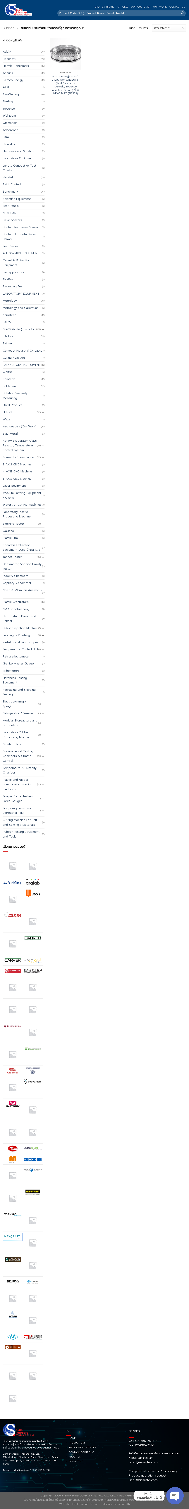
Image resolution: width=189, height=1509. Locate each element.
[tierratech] (33, 1353)
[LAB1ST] (13, 1132)
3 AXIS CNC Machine (17, 464)
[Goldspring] (33, 1048)
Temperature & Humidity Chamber (20, 770)
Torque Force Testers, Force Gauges (18, 798)
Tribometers (11, 671)
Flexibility (9, 144)
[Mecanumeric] (33, 1170)
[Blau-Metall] (13, 944)
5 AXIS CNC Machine (17, 478)
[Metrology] (13, 1198)
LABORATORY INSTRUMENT (22, 365)
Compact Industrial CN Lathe (22, 350)
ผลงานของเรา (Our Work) (19, 426)
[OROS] (33, 1282)
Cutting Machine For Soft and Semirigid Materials (20, 822)
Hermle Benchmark (16, 66)
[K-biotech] (33, 1110)
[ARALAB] (33, 882)
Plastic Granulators (16, 602)
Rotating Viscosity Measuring (15, 395)
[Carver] (33, 938)
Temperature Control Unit (20, 649)
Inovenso (9, 108)
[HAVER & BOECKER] (33, 1071)
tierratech (9, 315)
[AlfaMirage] (13, 882)
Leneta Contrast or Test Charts (19, 168)
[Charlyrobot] (33, 960)
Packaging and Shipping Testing (19, 692)
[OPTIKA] (13, 1282)
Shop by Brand (104, 6)
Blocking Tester (13, 524)
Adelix (7, 51)
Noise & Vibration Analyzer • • (22, 592)
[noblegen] (33, 1243)
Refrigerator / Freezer (18, 713)
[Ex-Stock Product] (13, 987)
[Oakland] (13, 1259)
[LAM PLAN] (13, 1149)
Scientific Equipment (17, 199)
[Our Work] (13, 1298)
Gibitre (7, 372)
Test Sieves (10, 246)
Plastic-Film (10, 538)
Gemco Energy (13, 80)
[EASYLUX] (33, 971)
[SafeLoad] (13, 1314)
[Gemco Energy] (33, 1032)
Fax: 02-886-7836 (141, 1445)
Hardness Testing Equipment (15, 680)
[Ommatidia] (33, 1265)
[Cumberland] (13, 971)
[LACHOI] (33, 1132)
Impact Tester (12, 557)
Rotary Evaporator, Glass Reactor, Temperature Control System (20, 445)
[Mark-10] (33, 1159)
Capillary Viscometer (17, 583)
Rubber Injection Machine (20, 628)
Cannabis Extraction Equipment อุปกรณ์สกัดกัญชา (22, 547)
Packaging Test (13, 286)
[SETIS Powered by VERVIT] (33, 1320)
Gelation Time (12, 744)
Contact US (177, 6)
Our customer (140, 6)
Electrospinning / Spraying (14, 704)
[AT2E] (13, 899)
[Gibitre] (13, 1054)
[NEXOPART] (13, 1237)
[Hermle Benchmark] (13, 1087)
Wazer (7, 419)
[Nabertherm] (33, 1192)
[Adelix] (33, 866)
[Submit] (182, 13)
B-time (7, 343)
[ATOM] (33, 893)
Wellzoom (9, 115)
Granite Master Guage (18, 663)
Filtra (6, 137)
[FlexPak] (33, 1010)
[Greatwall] (13, 1071)
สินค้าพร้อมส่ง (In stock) (18, 329)
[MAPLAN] (13, 1159)
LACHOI (8, 336)
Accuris (8, 73)
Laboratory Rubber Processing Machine (17, 734)
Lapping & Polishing (16, 635)
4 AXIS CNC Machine (17, 471)
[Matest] (13, 1176)
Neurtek (8, 177)
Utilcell (7, 412)
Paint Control (12, 184)
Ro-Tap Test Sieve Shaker (20, 227)
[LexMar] (33, 1149)
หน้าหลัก (9, 28)
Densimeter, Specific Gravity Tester (22, 566)
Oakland (8, 531)
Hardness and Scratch (18, 151)
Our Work (160, 6)
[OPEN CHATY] (175, 1495)
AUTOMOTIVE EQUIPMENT (21, 253)
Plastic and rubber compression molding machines (17, 784)
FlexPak (8, 279)
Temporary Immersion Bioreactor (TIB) (17, 810)
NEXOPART (10, 213)
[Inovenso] (33, 1081)
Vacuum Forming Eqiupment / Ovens (22, 495)
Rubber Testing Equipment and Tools (21, 834)
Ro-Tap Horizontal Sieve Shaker (19, 236)
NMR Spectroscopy (16, 609)
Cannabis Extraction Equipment (16, 262)
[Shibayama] (13, 1337)
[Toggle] (43, 329)
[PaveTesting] (33, 1298)
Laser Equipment (14, 486)
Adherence (10, 130)
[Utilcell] (13, 1376)
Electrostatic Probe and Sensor (19, 618)
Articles (122, 6)
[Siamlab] (33, 1337)
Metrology (10, 300)
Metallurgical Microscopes (21, 642)
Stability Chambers (15, 576)
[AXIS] (13, 915)
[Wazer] (33, 1376)
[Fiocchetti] (13, 1010)
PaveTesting (11, 94)
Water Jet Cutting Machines (22, 505)
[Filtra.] (33, 987)
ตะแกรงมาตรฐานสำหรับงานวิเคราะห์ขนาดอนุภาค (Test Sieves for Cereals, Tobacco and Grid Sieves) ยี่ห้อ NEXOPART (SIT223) (65, 85)
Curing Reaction (14, 357)
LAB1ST (8, 322)
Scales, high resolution (18, 457)
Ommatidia (10, 123)
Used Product (12, 405)
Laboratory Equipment (18, 158)
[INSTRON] (13, 1104)
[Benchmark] (33, 921)
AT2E (6, 87)
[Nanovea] (13, 1214)
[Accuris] (13, 866)
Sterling (8, 101)
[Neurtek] (33, 1220)
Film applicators (13, 272)
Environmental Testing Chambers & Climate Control (18, 756)
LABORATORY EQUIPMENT (21, 293)
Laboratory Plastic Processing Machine (17, 514)
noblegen (9, 386)
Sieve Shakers (12, 220)
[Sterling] (13, 1347)
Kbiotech (9, 379)
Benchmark (10, 191)
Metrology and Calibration (21, 308)
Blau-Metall (10, 433)
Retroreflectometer (16, 656)
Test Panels (11, 206)
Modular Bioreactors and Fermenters (20, 723)
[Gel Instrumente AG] (13, 1026)
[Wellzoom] (13, 1398)
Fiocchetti (9, 59)
